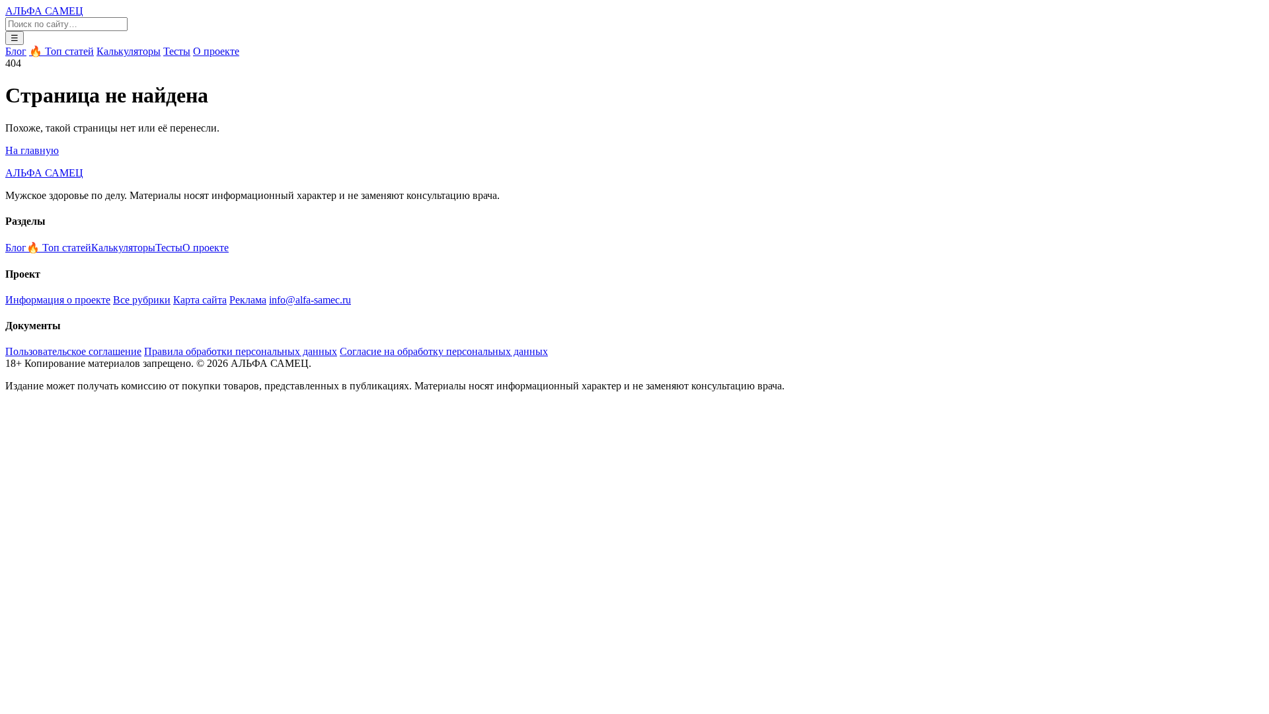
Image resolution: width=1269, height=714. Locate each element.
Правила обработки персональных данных (240, 351)
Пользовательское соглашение (73, 351)
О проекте (216, 51)
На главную (32, 150)
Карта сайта (200, 299)
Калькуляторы (128, 51)
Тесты (176, 51)
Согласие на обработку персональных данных (444, 351)
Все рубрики (142, 299)
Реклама (247, 299)
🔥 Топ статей (61, 51)
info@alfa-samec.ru (310, 299)
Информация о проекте (57, 299)
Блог (15, 51)
